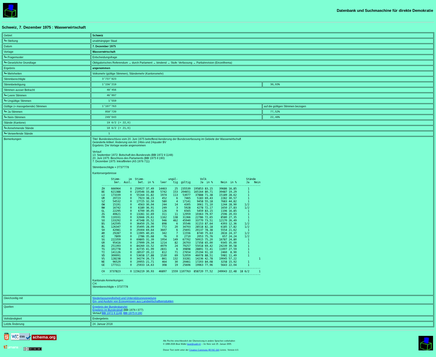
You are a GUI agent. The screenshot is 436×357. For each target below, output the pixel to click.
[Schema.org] (44, 339)
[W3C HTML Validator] (6, 339)
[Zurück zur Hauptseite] (10, 16)
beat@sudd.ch (194, 344)
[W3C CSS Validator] (21, 339)
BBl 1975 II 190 (132, 313)
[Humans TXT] (13, 349)
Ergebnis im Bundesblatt (107, 310)
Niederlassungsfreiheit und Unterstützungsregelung (124, 298)
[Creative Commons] (33, 349)
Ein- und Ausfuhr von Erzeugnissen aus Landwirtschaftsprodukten (132, 301)
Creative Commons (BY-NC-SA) (204, 350)
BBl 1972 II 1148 (112, 313)
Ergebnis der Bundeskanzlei (109, 306)
